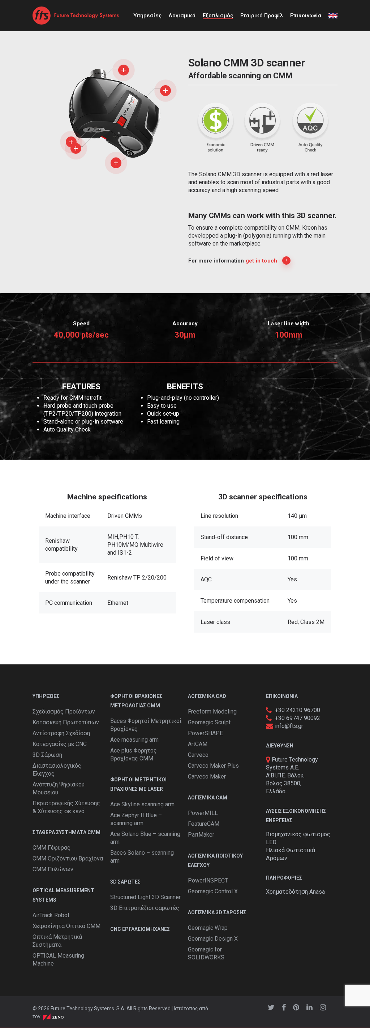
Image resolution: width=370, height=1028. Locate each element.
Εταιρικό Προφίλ (261, 15)
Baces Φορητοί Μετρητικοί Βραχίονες (145, 724)
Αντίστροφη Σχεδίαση (61, 733)
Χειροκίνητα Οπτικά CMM (66, 926)
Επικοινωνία (305, 15)
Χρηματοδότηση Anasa (295, 891)
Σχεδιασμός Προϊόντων (64, 711)
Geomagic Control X (213, 891)
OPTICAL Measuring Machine (58, 959)
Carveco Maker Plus (213, 765)
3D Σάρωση (47, 754)
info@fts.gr (289, 726)
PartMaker (201, 834)
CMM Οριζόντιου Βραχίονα (68, 858)
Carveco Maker (207, 776)
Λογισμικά (182, 15)
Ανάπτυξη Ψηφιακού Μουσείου (59, 788)
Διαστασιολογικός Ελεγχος (57, 769)
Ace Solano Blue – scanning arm (145, 837)
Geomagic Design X (213, 938)
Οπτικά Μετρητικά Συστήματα (57, 940)
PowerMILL (203, 813)
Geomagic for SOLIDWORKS (206, 953)
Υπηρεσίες (147, 15)
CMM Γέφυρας (51, 847)
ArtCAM (197, 744)
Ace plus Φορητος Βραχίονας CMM (133, 754)
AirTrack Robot (51, 915)
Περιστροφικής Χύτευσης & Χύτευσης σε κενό (66, 807)
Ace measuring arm (134, 739)
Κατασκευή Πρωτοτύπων (66, 722)
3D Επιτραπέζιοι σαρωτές (144, 908)
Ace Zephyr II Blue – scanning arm (136, 819)
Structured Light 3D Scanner (145, 897)
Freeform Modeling (212, 711)
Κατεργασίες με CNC (60, 744)
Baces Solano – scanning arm (142, 856)
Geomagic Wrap (208, 927)
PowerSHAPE (205, 733)
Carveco (198, 754)
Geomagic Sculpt (209, 722)
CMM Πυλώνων (53, 869)
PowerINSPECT (208, 880)
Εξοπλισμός (218, 15)
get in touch (261, 260)
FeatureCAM (203, 823)
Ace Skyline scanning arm (142, 804)
